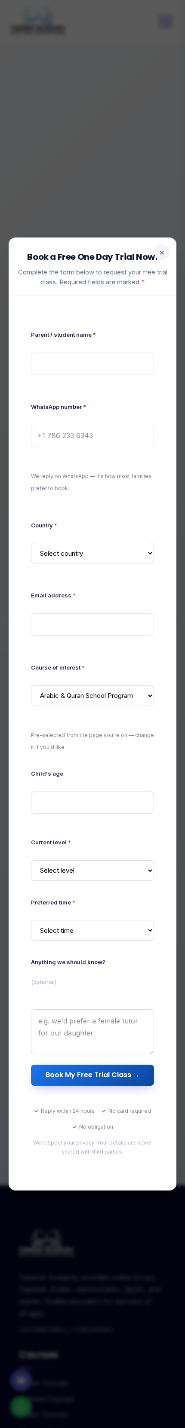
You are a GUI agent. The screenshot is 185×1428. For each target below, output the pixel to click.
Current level (51, 842)
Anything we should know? (68, 972)
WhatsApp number (58, 406)
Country (44, 525)
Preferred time (53, 902)
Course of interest (58, 667)
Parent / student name (63, 334)
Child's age (47, 773)
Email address (53, 595)
